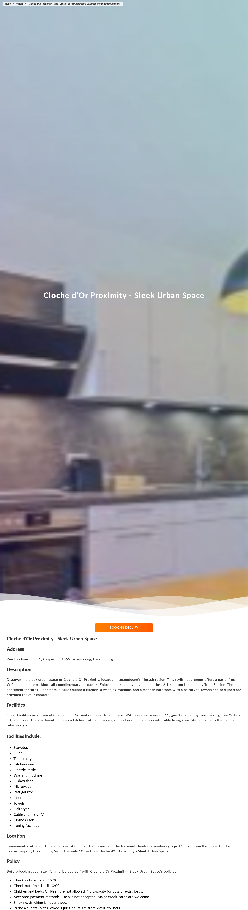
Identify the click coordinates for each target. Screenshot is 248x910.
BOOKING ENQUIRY (124, 627)
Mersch (20, 4)
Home (8, 4)
